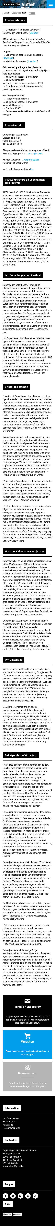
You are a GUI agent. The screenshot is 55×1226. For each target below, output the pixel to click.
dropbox (34, 33)
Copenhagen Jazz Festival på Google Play (17, 1214)
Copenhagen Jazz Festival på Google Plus (20, 1196)
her (31, 169)
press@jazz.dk (35, 153)
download (8, 58)
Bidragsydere (9, 1121)
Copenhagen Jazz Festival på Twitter (13, 1196)
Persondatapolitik (11, 1128)
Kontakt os (8, 1125)
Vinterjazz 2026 (19, 12)
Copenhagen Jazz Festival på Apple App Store (7, 1214)
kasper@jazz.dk (31, 159)
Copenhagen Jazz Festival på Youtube (35, 1196)
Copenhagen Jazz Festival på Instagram (28, 1196)
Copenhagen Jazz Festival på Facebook (5, 1196)
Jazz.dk (6, 12)
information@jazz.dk (13, 1166)
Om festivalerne (11, 1118)
